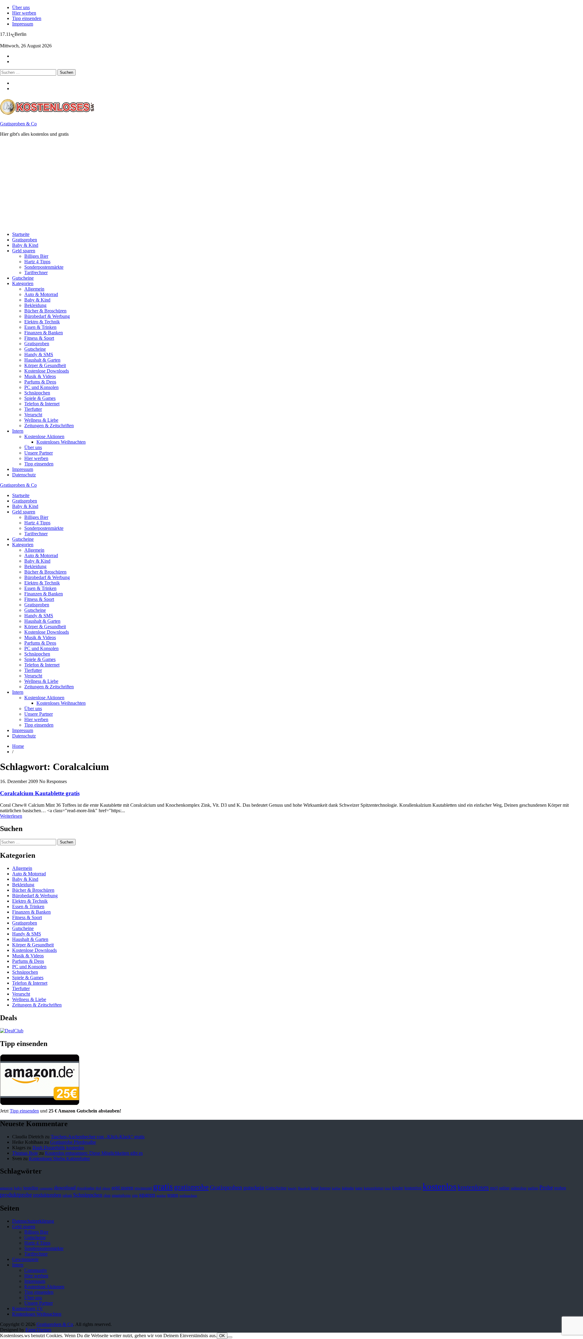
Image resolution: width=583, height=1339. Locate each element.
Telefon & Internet (42, 403)
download (65, 1187)
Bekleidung (35, 305)
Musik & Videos (40, 376)
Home (18, 746)
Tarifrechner (36, 272)
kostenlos (439, 1186)
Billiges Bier (36, 256)
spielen (161, 1195)
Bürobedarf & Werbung (47, 316)
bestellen (30, 1187)
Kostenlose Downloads (46, 370)
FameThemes (38, 1329)
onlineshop (519, 1188)
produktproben (47, 1195)
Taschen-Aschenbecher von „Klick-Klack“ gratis (98, 1136)
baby (18, 1188)
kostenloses (473, 1187)
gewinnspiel (143, 1188)
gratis (163, 1186)
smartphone (121, 1195)
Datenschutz (24, 474)
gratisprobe (191, 1187)
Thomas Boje (25, 1153)
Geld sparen (23, 250)
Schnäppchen (37, 392)
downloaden (85, 1188)
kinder (397, 1187)
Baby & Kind (25, 245)
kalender (348, 1188)
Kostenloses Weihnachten (61, 442)
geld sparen (122, 1187)
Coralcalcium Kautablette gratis (40, 793)
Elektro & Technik (42, 321)
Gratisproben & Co (18, 123)
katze (359, 1188)
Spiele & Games (40, 398)
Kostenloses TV (27, 1308)
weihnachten (188, 1195)
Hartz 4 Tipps (37, 261)
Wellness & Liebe (41, 420)
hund (315, 1188)
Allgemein (34, 288)
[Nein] (229, 1337)
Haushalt (304, 1188)
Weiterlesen (11, 816)
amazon (6, 1188)
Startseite (20, 234)
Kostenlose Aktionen (44, 436)
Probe (546, 1187)
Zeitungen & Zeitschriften (49, 425)
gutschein (253, 1187)
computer (46, 1188)
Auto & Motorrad (41, 294)
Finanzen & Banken (43, 332)
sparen (147, 1194)
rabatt (67, 1195)
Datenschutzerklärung (33, 1221)
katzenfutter (374, 1188)
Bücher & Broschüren (45, 310)
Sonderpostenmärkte (43, 267)
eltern (106, 1188)
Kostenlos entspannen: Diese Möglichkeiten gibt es (94, 1153)
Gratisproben (24, 239)
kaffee (336, 1188)
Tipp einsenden (26, 18)
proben (560, 1188)
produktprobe (16, 1194)
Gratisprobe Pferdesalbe (73, 1142)
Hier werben (24, 12)
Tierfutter (33, 409)
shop (107, 1195)
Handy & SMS (38, 354)
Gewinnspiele (25, 1259)
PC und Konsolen (41, 387)
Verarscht (33, 414)
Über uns (21, 7)
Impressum (22, 23)
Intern (17, 431)
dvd (98, 1188)
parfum (533, 1188)
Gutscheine (23, 278)
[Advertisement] (182, 184)
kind (388, 1188)
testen (172, 1195)
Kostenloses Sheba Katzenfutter (59, 1158)
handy (292, 1188)
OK (222, 1336)
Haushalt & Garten (42, 360)
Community (35, 1270)
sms (135, 1195)
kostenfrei (412, 1187)
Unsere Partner (38, 452)
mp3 (494, 1188)
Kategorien (22, 283)
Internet (325, 1188)
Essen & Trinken (40, 327)
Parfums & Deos (40, 381)
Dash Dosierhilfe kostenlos (58, 1147)
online (504, 1188)
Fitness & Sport (39, 338)
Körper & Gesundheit (45, 365)
